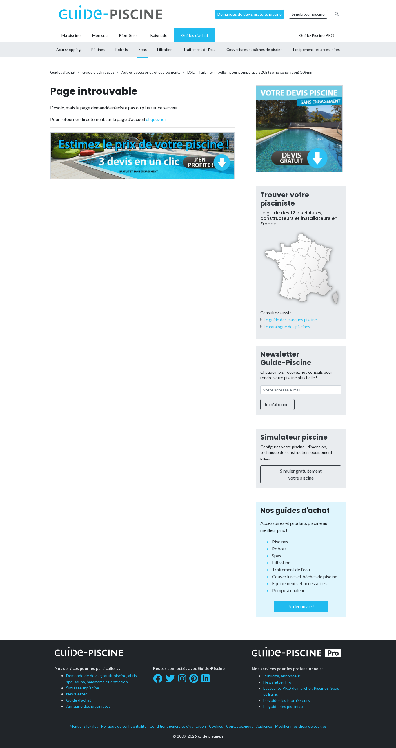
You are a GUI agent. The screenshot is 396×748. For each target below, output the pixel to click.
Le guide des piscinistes (284, 706)
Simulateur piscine (308, 14)
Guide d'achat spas (98, 72)
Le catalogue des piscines (287, 326)
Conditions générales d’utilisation (178, 726)
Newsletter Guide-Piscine (285, 358)
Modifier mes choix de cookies (300, 726)
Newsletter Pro (277, 682)
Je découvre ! (301, 606)
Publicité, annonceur (281, 675)
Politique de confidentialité (123, 726)
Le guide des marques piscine (290, 319)
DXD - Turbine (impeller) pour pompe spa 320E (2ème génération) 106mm (250, 72)
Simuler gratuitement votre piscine (301, 474)
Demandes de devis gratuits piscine (249, 14)
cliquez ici (156, 119)
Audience (264, 726)
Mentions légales (84, 726)
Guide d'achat (78, 700)
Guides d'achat (62, 72)
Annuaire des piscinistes (88, 706)
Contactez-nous (239, 726)
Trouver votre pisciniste (284, 199)
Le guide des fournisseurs (286, 700)
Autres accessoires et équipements (150, 72)
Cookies (216, 726)
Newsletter (76, 693)
